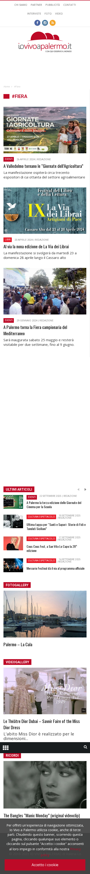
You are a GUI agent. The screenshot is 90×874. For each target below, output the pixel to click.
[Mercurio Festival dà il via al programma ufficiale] (13, 565)
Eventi (9, 159)
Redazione (44, 159)
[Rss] (53, 22)
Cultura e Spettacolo (41, 517)
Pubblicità (52, 4)
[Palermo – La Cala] (45, 614)
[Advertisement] (45, 61)
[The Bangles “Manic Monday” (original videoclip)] (45, 785)
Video (59, 13)
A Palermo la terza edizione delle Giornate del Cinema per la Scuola (54, 504)
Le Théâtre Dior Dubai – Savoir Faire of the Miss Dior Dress (41, 724)
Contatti (69, 4)
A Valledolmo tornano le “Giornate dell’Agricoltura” (43, 166)
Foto (48, 13)
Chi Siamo (20, 4)
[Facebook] (37, 22)
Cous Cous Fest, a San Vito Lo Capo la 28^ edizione (52, 548)
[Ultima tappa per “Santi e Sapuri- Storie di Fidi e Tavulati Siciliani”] (13, 521)
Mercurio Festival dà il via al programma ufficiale (55, 568)
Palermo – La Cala (17, 644)
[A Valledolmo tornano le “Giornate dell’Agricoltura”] (44, 130)
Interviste (34, 13)
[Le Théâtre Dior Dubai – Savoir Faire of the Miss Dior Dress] (45, 691)
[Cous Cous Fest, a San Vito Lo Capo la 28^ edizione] (13, 543)
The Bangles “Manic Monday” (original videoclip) (41, 815)
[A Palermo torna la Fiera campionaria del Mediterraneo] (44, 291)
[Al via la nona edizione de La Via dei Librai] (44, 210)
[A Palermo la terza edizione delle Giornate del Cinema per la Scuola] (13, 502)
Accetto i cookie (45, 864)
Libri (8, 239)
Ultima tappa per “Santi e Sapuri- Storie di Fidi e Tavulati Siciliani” (56, 526)
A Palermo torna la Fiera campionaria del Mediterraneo (35, 330)
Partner (36, 4)
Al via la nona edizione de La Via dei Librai (36, 246)
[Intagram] (45, 22)
